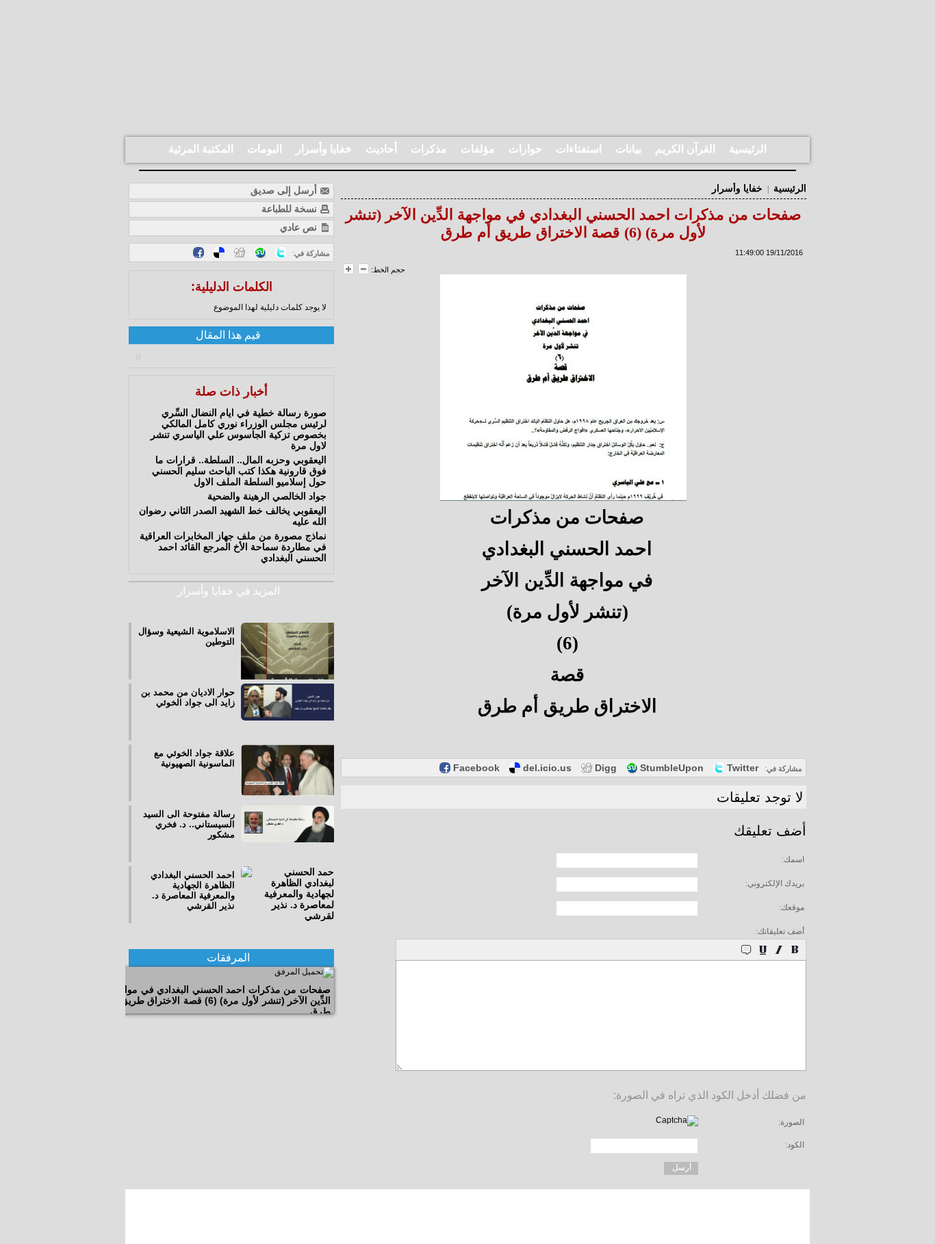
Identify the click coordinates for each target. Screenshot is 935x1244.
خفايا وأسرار (737, 188)
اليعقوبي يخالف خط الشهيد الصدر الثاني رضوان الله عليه (232, 516)
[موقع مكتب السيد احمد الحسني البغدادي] (467, 1216)
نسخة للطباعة (290, 208)
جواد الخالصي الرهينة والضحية (266, 496)
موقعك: (791, 907)
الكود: (794, 1145)
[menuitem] (747, 150)
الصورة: (791, 1122)
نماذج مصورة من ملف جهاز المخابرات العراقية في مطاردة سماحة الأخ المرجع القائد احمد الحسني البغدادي (233, 546)
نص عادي (300, 227)
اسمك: (793, 859)
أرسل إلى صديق (285, 190)
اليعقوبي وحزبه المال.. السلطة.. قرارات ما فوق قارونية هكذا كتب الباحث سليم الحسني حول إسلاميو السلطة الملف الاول (239, 470)
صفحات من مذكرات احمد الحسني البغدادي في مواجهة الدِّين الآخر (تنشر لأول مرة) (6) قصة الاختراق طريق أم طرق (220, 1000)
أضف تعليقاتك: (780, 931)
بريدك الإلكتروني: (774, 883)
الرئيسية (789, 188)
